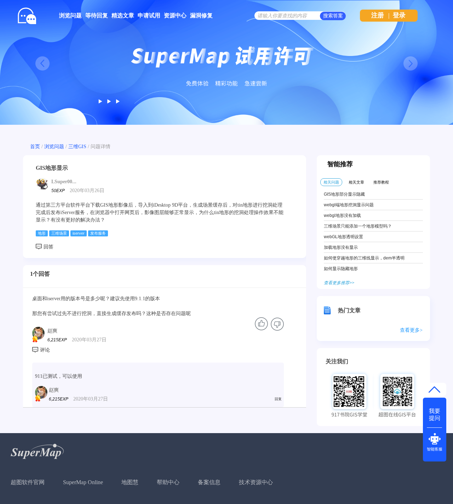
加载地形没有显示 (341, 247)
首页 (35, 146)
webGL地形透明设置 (343, 236)
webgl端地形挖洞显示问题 (349, 204)
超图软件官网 (28, 482)
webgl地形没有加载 (342, 215)
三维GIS (77, 146)
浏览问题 (70, 15)
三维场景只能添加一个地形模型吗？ (358, 226)
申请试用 (149, 15)
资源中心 (175, 15)
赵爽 (52, 331)
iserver (79, 233)
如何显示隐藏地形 (341, 268)
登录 (399, 15)
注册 (377, 15)
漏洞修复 (201, 15)
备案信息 (209, 482)
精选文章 (122, 15)
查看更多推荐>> (339, 282)
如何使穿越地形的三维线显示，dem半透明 (364, 258)
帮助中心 (168, 482)
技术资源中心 (256, 482)
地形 (42, 233)
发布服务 (98, 233)
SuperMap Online (83, 482)
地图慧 (129, 482)
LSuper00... (63, 181)
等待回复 (96, 15)
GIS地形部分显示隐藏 (344, 194)
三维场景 (59, 233)
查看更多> (411, 330)
